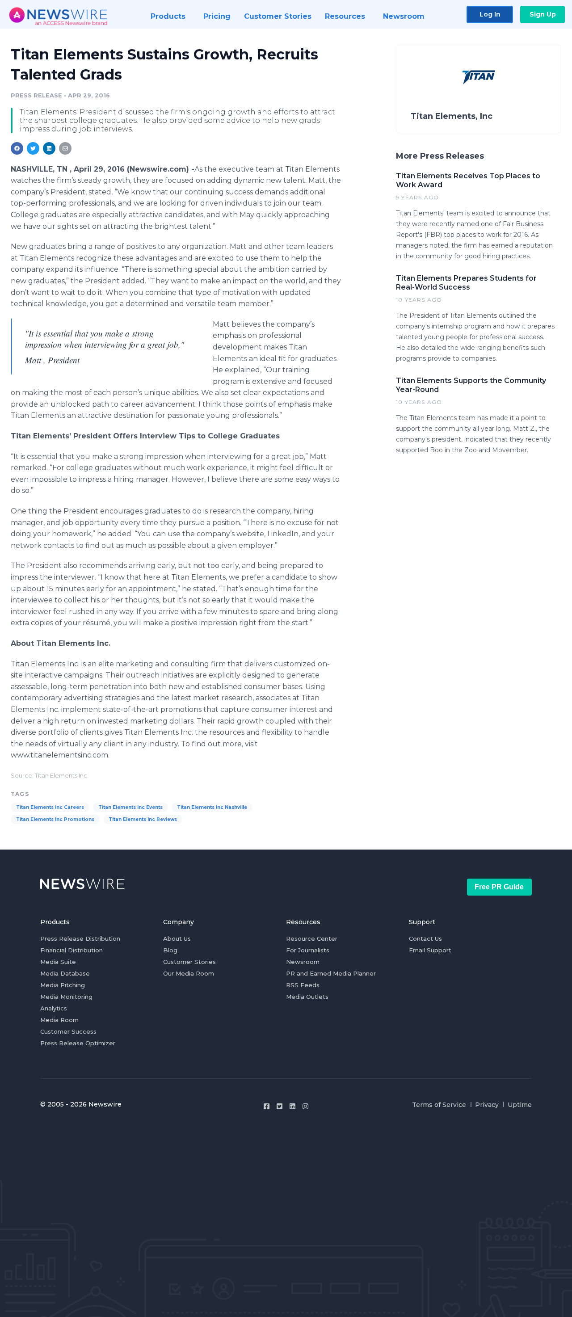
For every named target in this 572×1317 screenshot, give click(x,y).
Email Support (430, 950)
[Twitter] (279, 1106)
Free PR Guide (499, 887)
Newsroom (303, 961)
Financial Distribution (71, 950)
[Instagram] (305, 1106)
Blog (170, 950)
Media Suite (58, 961)
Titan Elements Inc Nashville (212, 807)
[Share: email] (65, 148)
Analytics (53, 1008)
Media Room (59, 1019)
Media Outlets (307, 996)
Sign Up (543, 14)
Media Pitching (62, 985)
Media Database (65, 973)
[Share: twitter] (33, 148)
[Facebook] (266, 1106)
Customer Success (68, 1031)
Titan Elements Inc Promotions (55, 819)
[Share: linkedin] (49, 148)
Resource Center (311, 938)
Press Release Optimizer (77, 1043)
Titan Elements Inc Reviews (143, 819)
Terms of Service (439, 1105)
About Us (177, 938)
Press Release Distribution (80, 938)
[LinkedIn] (292, 1106)
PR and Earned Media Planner (331, 973)
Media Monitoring (66, 996)
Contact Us (425, 938)
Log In (489, 14)
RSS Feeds (303, 985)
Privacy (487, 1105)
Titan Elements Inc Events (130, 807)
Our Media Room (188, 973)
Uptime (520, 1105)
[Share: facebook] (17, 148)
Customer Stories (189, 961)
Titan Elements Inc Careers (50, 807)
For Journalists (307, 950)
